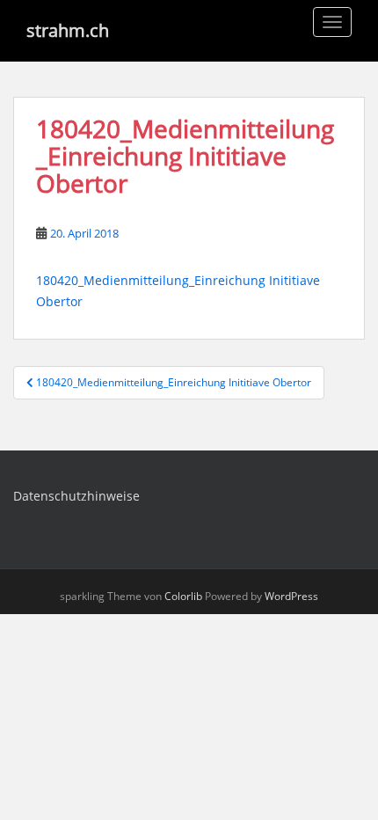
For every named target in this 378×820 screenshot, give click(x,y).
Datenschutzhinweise (76, 495)
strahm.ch (67, 30)
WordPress (291, 596)
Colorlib (183, 596)
